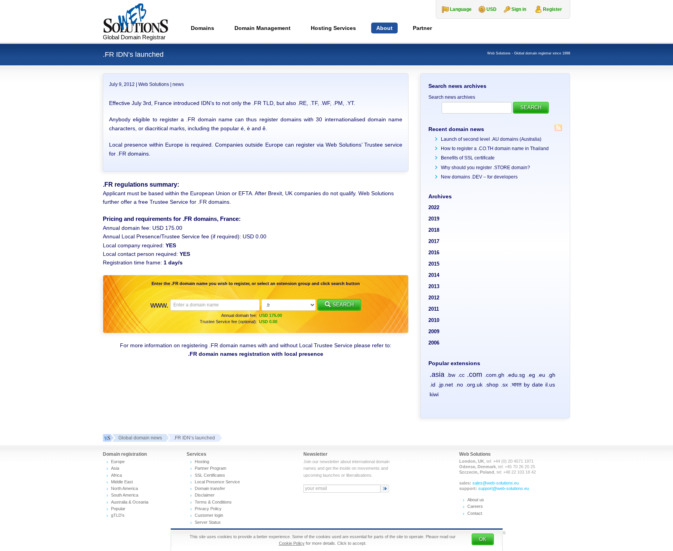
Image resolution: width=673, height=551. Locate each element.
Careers (475, 506)
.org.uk (474, 384)
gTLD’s (118, 515)
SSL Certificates (210, 475)
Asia (115, 468)
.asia (437, 374)
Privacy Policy (208, 508)
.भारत (515, 384)
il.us (550, 384)
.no (459, 384)
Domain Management (262, 28)
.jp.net (445, 384)
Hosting (202, 461)
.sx (504, 384)
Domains (202, 28)
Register (552, 9)
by (527, 384)
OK (482, 539)
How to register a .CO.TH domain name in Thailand (495, 148)
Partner (422, 28)
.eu (541, 375)
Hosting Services (333, 28)
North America (124, 488)
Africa (116, 475)
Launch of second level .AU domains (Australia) (491, 139)
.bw (451, 375)
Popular (118, 508)
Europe (118, 461)
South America (124, 495)
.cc (461, 375)
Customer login (209, 515)
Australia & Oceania (129, 502)
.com (474, 374)
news (178, 84)
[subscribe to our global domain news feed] (558, 127)
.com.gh (494, 375)
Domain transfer (210, 488)
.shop (492, 384)
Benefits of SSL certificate (468, 158)
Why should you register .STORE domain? (485, 167)
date (537, 384)
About (384, 28)
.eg (531, 375)
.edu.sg (516, 375)
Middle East (122, 481)
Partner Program (210, 468)
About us (475, 499)
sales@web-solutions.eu (495, 483)
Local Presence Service (217, 481)
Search (343, 305)
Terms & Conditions (213, 502)
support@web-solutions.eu (503, 488)
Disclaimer (205, 495)
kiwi (434, 394)
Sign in (518, 9)
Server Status (208, 522)
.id (432, 384)
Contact (474, 513)
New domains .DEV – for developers (479, 177)
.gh (551, 375)
